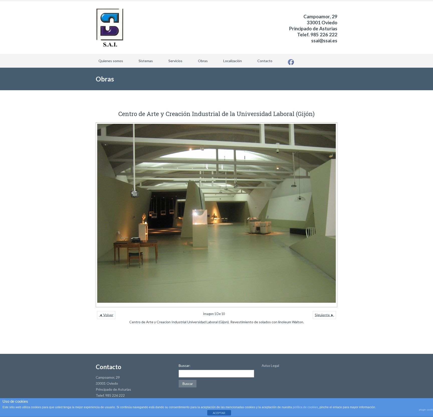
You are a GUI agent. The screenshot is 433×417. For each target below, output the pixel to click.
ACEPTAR (219, 412)
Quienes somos (110, 61)
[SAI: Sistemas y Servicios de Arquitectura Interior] (110, 28)
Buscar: (184, 365)
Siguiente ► (324, 315)
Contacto (264, 61)
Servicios (175, 61)
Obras (203, 61)
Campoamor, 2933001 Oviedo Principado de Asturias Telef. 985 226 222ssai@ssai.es (313, 28)
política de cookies (305, 407)
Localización (232, 61)
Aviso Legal (270, 365)
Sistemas (146, 61)
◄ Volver (106, 315)
